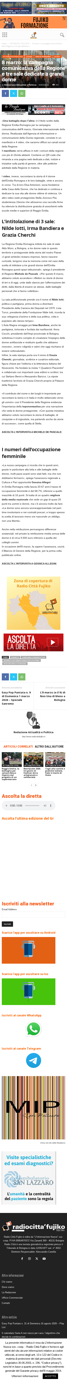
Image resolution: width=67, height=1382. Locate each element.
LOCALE (29, 56)
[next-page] (36, 785)
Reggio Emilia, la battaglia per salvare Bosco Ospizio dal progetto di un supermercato (10, 774)
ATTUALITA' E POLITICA (19, 43)
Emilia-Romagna (43, 56)
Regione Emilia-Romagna (15, 664)
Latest (57, 56)
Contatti (6, 1303)
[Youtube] (44, 1259)
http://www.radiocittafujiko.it (33, 736)
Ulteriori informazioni (25, 1376)
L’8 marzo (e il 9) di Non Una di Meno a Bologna (52, 696)
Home (4, 43)
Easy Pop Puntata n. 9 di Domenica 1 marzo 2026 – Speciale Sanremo (16, 698)
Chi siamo (7, 1281)
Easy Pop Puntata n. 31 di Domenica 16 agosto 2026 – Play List (33, 1325)
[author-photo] (33, 720)
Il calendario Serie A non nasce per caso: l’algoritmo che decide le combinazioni (31, 1335)
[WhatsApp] (21, 93)
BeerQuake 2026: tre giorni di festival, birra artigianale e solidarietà (32, 772)
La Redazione (9, 1292)
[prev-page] (31, 785)
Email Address (9, 909)
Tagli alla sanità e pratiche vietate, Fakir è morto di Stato (55, 771)
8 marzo (15, 657)
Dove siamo (8, 1287)
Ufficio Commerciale (12, 1297)
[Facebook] (5, 93)
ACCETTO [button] (50, 1376)
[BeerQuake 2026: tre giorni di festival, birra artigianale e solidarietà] (34, 759)
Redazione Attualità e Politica (20, 84)
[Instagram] (30, 1259)
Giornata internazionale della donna (21, 660)
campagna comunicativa (33, 657)
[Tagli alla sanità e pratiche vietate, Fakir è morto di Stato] (55, 759)
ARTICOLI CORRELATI (18, 746)
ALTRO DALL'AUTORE (49, 746)
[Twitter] (13, 93)
